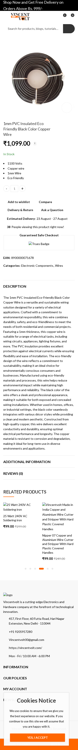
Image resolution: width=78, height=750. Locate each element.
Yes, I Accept (37, 737)
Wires (59, 265)
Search (69, 28)
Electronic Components (37, 265)
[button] (25, 569)
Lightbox (67, 108)
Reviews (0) (13, 473)
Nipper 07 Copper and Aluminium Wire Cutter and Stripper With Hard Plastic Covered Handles (57, 543)
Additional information (26, 462)
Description (14, 286)
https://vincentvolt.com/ (25, 648)
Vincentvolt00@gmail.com (26, 640)
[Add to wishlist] (32, 506)
